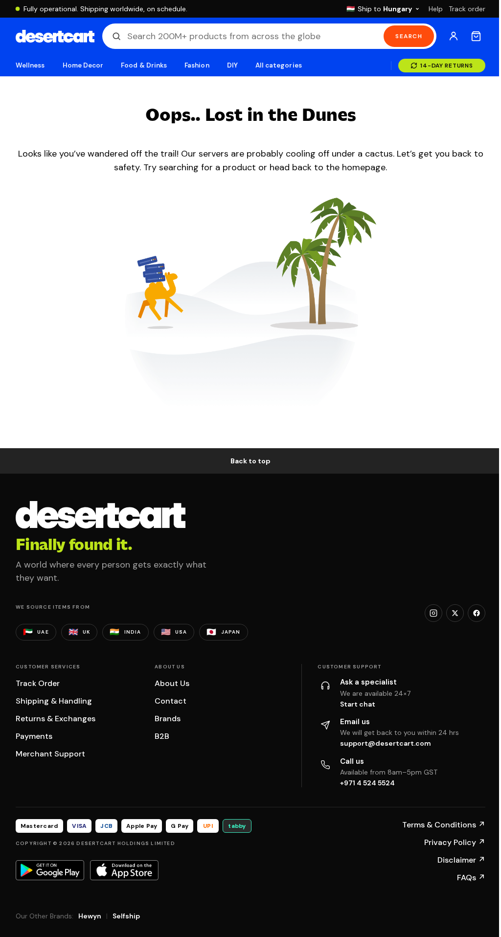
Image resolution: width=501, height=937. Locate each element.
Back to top (250, 461)
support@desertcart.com (385, 743)
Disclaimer (461, 860)
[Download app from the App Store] (124, 870)
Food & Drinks (144, 65)
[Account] (453, 36)
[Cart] (476, 36)
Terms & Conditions (443, 825)
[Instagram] (433, 613)
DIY (232, 65)
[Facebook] (476, 613)
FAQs (471, 877)
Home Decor (83, 65)
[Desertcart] (55, 36)
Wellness (30, 65)
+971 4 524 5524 (367, 782)
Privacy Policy (454, 842)
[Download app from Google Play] (50, 870)
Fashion (196, 65)
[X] (455, 613)
